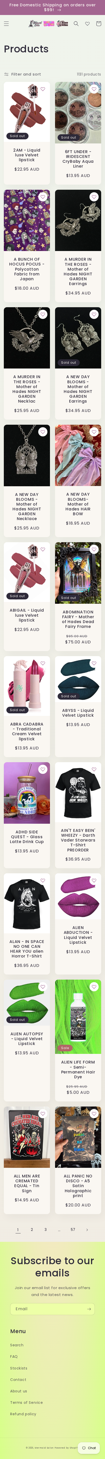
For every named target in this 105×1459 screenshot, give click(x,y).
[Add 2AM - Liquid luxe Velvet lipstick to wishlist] (42, 89)
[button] (6, 23)
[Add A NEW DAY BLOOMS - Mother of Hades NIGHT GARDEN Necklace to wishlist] (42, 431)
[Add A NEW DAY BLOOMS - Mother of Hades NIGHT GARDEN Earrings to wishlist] (94, 314)
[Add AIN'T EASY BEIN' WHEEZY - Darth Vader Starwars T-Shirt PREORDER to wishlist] (94, 769)
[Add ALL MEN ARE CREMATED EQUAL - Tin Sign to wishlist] (42, 1113)
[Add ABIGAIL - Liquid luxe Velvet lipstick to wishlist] (42, 549)
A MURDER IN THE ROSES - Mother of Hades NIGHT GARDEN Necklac (26, 389)
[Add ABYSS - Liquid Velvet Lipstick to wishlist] (94, 663)
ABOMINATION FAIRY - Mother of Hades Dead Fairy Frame (78, 619)
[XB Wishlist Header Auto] (87, 23)
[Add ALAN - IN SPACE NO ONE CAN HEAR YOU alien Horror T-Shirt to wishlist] (42, 880)
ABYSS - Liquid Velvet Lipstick (78, 713)
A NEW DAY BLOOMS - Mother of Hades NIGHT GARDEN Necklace (26, 506)
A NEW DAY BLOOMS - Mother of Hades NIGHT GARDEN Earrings (78, 389)
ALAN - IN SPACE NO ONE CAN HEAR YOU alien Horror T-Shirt (26, 949)
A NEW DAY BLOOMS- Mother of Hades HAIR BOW (78, 504)
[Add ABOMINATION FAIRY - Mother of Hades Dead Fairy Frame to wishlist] (94, 549)
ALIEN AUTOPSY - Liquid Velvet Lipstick (26, 1038)
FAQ (14, 1356)
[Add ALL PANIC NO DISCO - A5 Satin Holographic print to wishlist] (94, 1113)
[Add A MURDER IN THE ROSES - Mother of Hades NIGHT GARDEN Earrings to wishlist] (94, 196)
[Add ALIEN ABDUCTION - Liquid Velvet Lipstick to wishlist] (94, 880)
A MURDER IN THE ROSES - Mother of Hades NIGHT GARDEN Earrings (78, 271)
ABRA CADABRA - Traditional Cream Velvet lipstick (27, 731)
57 (73, 1229)
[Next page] (87, 1229)
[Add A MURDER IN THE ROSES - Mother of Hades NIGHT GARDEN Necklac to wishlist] (42, 314)
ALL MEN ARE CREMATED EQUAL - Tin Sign (27, 1183)
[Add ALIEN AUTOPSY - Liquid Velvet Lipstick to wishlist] (42, 986)
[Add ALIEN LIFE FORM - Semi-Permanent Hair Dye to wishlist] (94, 986)
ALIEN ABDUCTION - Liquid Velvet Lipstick (78, 935)
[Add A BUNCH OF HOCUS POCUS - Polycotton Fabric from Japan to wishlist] (42, 196)
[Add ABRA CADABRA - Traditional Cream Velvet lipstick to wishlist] (42, 663)
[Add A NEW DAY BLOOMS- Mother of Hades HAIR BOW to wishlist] (94, 431)
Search (17, 1345)
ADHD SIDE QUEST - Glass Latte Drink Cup (27, 837)
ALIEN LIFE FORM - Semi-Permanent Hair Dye (78, 1069)
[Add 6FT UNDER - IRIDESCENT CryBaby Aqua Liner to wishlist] (94, 89)
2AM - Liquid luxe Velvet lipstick (27, 155)
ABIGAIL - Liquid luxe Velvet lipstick (27, 615)
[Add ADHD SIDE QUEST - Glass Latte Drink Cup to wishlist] (42, 769)
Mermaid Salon (44, 1447)
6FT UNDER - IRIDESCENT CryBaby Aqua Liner (78, 159)
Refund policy (23, 1414)
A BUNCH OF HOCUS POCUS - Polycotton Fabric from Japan (26, 269)
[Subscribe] (89, 1309)
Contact (18, 1379)
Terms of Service (26, 1402)
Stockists (18, 1368)
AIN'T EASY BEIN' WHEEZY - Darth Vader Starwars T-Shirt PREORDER (78, 840)
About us (18, 1391)
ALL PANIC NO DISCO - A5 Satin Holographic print (78, 1186)
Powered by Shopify (67, 1447)
